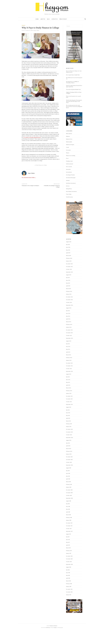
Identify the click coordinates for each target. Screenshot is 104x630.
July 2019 (68, 470)
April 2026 (68, 252)
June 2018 (68, 506)
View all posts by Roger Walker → (29, 177)
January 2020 (68, 454)
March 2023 (68, 354)
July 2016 (68, 569)
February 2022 (69, 390)
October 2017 (69, 528)
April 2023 (68, 352)
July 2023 (68, 343)
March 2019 (68, 481)
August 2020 (68, 440)
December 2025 (69, 263)
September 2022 (69, 371)
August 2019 (68, 467)
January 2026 (68, 261)
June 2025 (68, 280)
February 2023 (69, 357)
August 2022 (68, 374)
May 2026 (68, 250)
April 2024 (68, 318)
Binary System (69, 133)
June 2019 (68, 473)
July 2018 (68, 503)
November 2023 (69, 332)
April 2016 (68, 578)
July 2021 (68, 410)
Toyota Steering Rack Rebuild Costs (73, 89)
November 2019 (69, 459)
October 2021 (69, 401)
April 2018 (68, 512)
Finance (23, 25)
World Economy (69, 197)
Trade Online (69, 194)
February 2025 (69, 291)
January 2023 (68, 360)
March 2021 (68, 421)
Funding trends (69, 161)
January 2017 (68, 553)
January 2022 (68, 393)
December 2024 (69, 296)
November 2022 (69, 365)
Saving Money (69, 188)
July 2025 (68, 277)
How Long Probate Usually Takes (73, 74)
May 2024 (68, 316)
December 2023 (69, 330)
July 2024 (68, 310)
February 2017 (69, 550)
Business (68, 136)
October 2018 (69, 495)
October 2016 (69, 561)
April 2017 (68, 545)
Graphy (55, 627)
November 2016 (69, 558)
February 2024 (69, 324)
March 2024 (68, 321)
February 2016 (69, 583)
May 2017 (68, 542)
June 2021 (68, 412)
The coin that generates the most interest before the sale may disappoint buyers (74, 106)
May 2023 (68, 349)
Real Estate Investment (71, 183)
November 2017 (69, 525)
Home (37, 19)
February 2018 (69, 517)
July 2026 (68, 244)
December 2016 (69, 556)
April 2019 (68, 478)
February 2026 (69, 258)
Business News (69, 139)
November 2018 (69, 492)
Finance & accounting (70, 155)
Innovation (68, 169)
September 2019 (69, 465)
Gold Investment (69, 163)
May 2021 (68, 415)
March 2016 (68, 580)
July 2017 (67, 536)
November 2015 (69, 592)
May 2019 (68, 476)
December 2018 (69, 489)
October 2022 (69, 368)
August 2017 (68, 534)
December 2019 (69, 456)
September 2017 (69, 531)
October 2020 (69, 434)
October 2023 (69, 335)
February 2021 (69, 423)
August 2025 (68, 274)
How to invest (69, 166)
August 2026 (68, 241)
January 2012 (68, 594)
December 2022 (69, 363)
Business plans (69, 141)
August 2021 (68, 407)
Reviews (67, 185)
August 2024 (68, 307)
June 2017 (68, 539)
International (69, 172)
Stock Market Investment (71, 191)
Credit (67, 147)
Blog (48, 19)
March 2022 (68, 387)
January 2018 (68, 520)
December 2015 (69, 589)
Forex (67, 158)
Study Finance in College (41, 165)
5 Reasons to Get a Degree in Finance (30, 185)
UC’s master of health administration (32, 137)
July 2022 (68, 376)
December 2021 (69, 396)
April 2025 (68, 285)
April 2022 (68, 385)
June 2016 (68, 572)
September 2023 (69, 338)
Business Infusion (53, 625)
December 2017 (69, 523)
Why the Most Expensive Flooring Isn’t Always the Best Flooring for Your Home (74, 101)
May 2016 (68, 575)
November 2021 (69, 398)
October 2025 (69, 269)
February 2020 (69, 451)
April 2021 (68, 418)
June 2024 (68, 313)
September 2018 (69, 498)
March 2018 (68, 514)
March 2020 (68, 448)
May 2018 (68, 509)
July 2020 (68, 443)
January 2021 (68, 426)
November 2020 (69, 432)
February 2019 (69, 484)
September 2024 (69, 305)
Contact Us (54, 19)
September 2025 (69, 272)
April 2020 (68, 445)
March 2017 (68, 547)
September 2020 (69, 437)
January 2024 (68, 327)
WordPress (48, 627)
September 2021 (69, 404)
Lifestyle (68, 180)
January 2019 (68, 487)
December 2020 (69, 429)
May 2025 (68, 283)
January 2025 (68, 294)
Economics (68, 150)
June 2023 (68, 346)
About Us (42, 19)
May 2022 (68, 382)
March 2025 (68, 288)
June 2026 (68, 247)
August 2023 (68, 341)
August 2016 (68, 567)
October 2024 (69, 302)
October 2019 (69, 462)
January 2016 (68, 586)
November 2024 (69, 299)
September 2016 (69, 564)
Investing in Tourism (70, 174)
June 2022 (68, 379)
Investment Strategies (70, 177)
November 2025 (69, 266)
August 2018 (68, 500)
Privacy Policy (63, 19)
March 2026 (68, 255)
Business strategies (70, 144)
